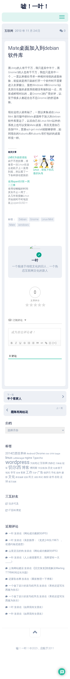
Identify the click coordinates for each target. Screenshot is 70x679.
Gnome (34, 219)
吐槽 (55, 468)
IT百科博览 (15, 510)
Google (57, 454)
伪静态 (51, 463)
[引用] (37, 343)
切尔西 (14, 467)
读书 (51, 477)
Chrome (40, 453)
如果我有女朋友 (33, 607)
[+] (55, 343)
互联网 (8, 30)
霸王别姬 (12, 482)
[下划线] (20, 343)
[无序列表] (33, 343)
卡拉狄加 (42, 468)
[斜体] (16, 343)
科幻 (41, 477)
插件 (58, 472)
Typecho (38, 458)
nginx (28, 458)
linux (8, 458)
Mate (12, 224)
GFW (52, 454)
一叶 (11, 533)
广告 (40, 472)
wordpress (17, 462)
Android (31, 453)
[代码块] (41, 343)
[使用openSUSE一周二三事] (20, 192)
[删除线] (24, 343)
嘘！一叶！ (35, 6)
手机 (53, 472)
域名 (7, 472)
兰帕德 (59, 463)
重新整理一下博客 (42, 578)
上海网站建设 (16, 568)
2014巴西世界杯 (15, 453)
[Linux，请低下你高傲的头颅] (44, 162)
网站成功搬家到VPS (35, 533)
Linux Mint (47, 219)
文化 (11, 477)
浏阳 (36, 477)
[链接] (46, 343)
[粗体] (11, 343)
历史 (50, 468)
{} (50, 343)
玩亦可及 (14, 503)
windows (23, 224)
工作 (29, 472)
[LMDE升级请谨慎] (20, 166)
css (47, 453)
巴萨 (35, 473)
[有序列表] (29, 343)
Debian (23, 219)
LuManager (18, 458)
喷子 (60, 468)
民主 (31, 477)
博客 (25, 467)
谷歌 (57, 477)
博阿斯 (33, 468)
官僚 (18, 473)
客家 (23, 472)
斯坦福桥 (20, 477)
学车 (13, 472)
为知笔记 (34, 463)
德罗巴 (47, 472)
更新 (26, 477)
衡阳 (46, 477)
